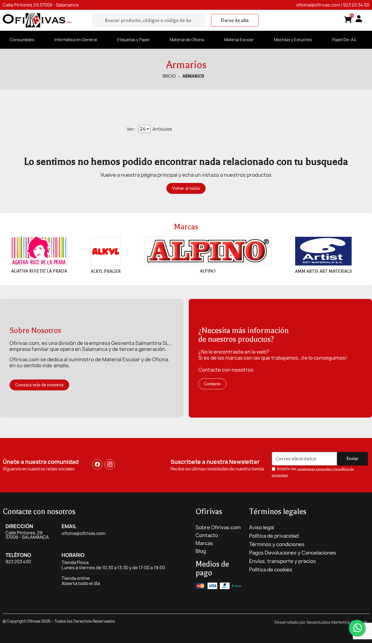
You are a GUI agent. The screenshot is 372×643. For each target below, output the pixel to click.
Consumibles (22, 39)
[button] (234, 20)
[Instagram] (109, 464)
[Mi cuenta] (358, 18)
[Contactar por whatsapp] (357, 628)
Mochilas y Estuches (293, 39)
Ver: (131, 129)
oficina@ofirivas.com (318, 5)
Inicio (169, 76)
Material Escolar (239, 39)
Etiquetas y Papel (133, 39)
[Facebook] (97, 464)
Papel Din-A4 (344, 39)
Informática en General (75, 39)
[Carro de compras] (348, 20)
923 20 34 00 (356, 5)
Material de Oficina (187, 39)
